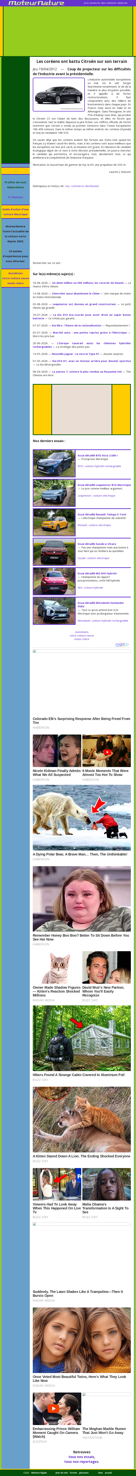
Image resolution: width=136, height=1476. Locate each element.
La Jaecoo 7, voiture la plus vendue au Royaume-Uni (86, 371)
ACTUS (86, 3)
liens (100, 1472)
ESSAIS (103, 3)
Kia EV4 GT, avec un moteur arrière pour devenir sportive (91, 361)
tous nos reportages (81, 1461)
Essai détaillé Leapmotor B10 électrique (104, 485)
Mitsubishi (84, 620)
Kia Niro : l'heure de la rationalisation (76, 325)
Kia (67, 186)
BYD (80, 466)
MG (80, 587)
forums (73, 1472)
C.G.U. (26, 1472)
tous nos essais (81, 1456)
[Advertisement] (68, 31)
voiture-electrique (104, 495)
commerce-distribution (85, 186)
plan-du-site (62, 1472)
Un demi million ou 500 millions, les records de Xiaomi (88, 283)
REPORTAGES (111, 3)
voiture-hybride (93, 587)
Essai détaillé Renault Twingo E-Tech (102, 514)
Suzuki (81, 558)
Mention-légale (39, 1472)
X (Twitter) (15, 197)
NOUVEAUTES (95, 3)
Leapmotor (84, 495)
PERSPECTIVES (122, 3)
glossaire (84, 1472)
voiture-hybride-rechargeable (103, 466)
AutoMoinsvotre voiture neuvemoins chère (15, 278)
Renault (82, 525)
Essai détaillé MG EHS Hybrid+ (97, 573)
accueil (108, 1472)
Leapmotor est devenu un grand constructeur (84, 304)
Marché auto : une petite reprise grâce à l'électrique (90, 332)
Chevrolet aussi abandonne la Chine (75, 293)
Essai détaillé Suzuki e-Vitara (97, 544)
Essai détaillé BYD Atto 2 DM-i (98, 455)
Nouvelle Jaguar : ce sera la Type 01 (75, 354)
